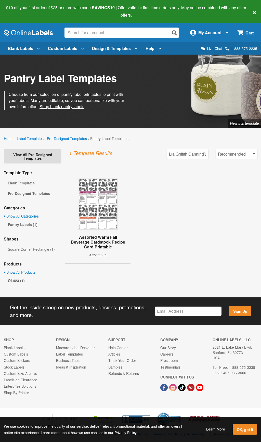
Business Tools (68, 360)
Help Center (118, 347)
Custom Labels (62, 48)
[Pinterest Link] (191, 386)
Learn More (215, 429)
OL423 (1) (16, 280)
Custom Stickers (17, 360)
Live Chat (214, 48)
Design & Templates (111, 48)
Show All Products (20, 272)
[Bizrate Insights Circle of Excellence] (179, 412)
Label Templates (30, 138)
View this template (244, 123)
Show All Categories (22, 216)
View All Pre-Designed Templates (32, 156)
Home (9, 138)
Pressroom (169, 360)
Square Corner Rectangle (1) (31, 249)
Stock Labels (14, 367)
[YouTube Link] (199, 386)
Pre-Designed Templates (67, 138)
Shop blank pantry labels (62, 106)
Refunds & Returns (123, 373)
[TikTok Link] (182, 386)
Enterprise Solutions (20, 386)
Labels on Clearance (20, 379)
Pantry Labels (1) (22, 224)
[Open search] (174, 32)
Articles (114, 354)
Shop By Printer (16, 392)
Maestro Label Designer (75, 347)
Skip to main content (18, 11)
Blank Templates (21, 182)
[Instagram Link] (173, 386)
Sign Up (240, 311)
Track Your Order (122, 360)
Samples (115, 367)
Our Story (168, 347)
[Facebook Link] (164, 386)
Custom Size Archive (20, 373)
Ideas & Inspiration (71, 367)
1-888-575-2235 (244, 48)
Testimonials (170, 367)
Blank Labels (20, 48)
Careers (166, 354)
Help (150, 48)
